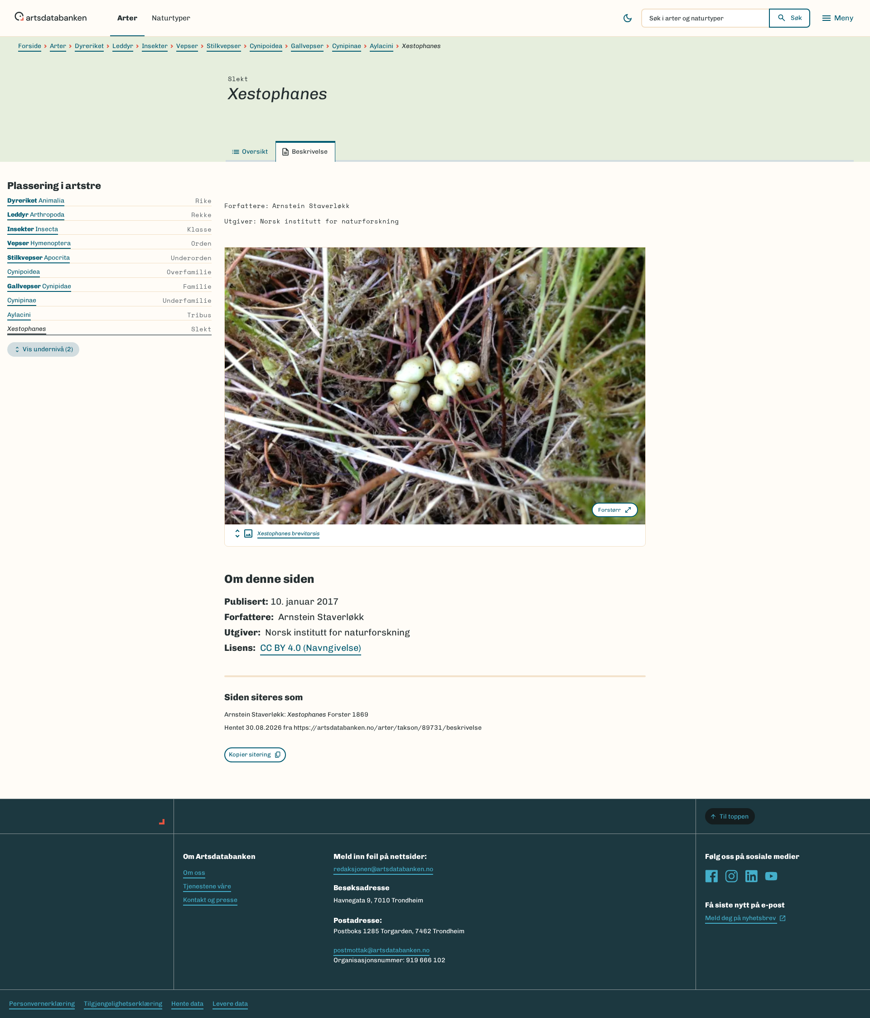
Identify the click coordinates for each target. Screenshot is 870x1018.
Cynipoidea (266, 46)
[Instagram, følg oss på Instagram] (731, 876)
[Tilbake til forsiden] (50, 18)
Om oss (194, 873)
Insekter (155, 46)
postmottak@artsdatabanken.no (382, 950)
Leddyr (122, 46)
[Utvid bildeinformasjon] (244, 533)
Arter (127, 18)
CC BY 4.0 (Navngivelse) (310, 647)
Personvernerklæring (42, 1004)
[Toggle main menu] (837, 18)
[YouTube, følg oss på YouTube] (771, 876)
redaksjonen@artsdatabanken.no (383, 869)
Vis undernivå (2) (48, 349)
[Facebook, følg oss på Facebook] (711, 876)
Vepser (187, 46)
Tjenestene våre (207, 886)
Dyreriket (89, 46)
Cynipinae (346, 46)
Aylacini (381, 46)
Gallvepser (307, 46)
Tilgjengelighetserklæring (123, 1004)
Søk (796, 18)
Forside (29, 46)
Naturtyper (171, 18)
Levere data (230, 1004)
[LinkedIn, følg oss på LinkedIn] (751, 876)
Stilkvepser (224, 46)
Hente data (187, 1004)
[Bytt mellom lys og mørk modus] (627, 18)
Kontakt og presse (210, 900)
